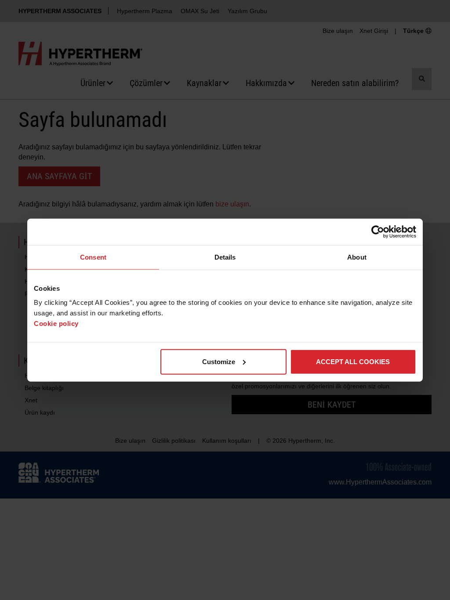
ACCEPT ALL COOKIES (353, 361)
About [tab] (357, 257)
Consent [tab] (93, 257)
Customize (218, 361)
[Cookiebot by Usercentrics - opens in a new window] (377, 232)
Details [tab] (225, 257)
